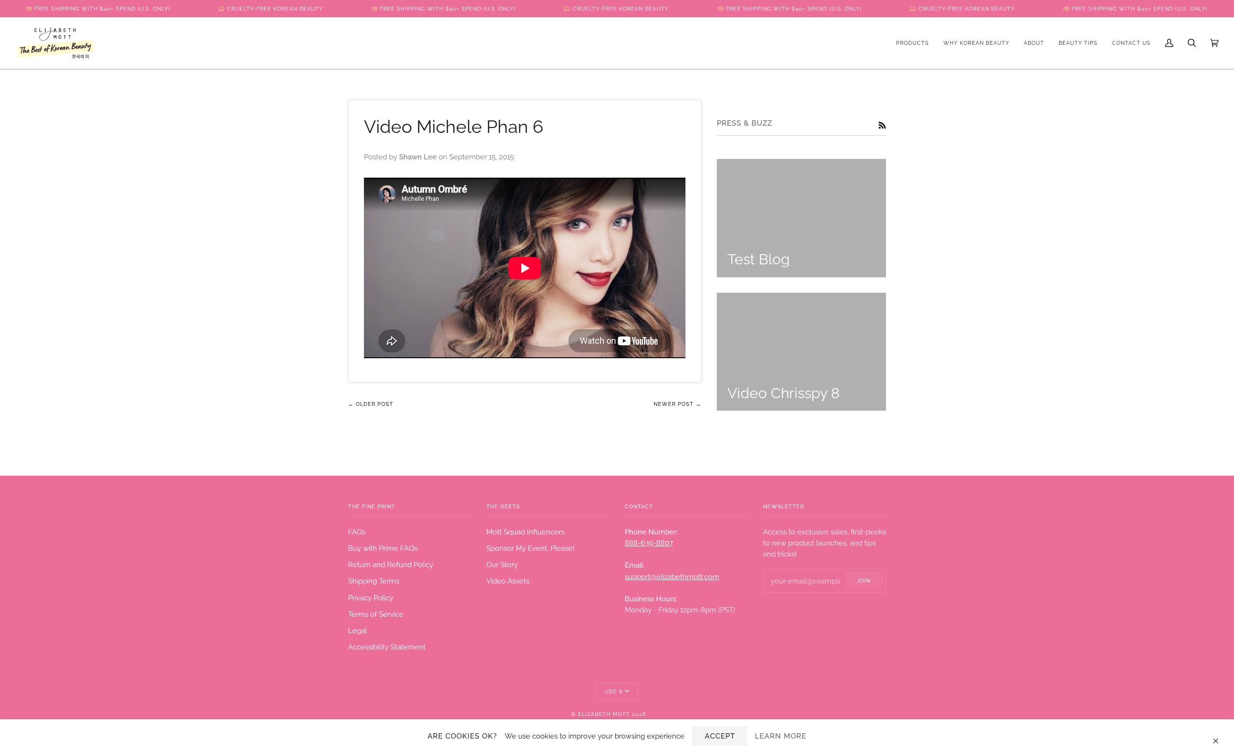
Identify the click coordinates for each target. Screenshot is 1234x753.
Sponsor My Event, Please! (530, 548)
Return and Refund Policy (390, 564)
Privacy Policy (370, 598)
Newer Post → (677, 404)
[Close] (1220, 736)
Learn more (780, 736)
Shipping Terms (373, 581)
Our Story (502, 564)
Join (864, 580)
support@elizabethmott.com (672, 576)
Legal (357, 630)
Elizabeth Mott (604, 714)
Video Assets (507, 581)
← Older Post (370, 404)
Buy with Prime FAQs (382, 548)
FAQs (356, 532)
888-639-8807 (649, 543)
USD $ (613, 691)
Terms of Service (375, 614)
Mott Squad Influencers (525, 532)
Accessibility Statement (387, 647)
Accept (720, 736)
